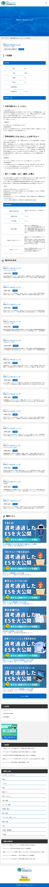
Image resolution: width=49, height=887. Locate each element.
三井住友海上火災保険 (8, 713)
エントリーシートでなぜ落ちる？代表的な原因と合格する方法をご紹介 (19, 858)
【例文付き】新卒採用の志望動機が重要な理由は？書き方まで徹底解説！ (19, 755)
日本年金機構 (6, 717)
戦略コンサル (6, 43)
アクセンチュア (6, 710)
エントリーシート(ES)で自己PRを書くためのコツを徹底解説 (17, 848)
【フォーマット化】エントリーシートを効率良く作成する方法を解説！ (19, 845)
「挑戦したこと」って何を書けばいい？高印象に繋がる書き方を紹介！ (19, 748)
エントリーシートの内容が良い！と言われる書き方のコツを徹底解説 (18, 855)
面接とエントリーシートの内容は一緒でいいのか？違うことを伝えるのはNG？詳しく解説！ (24, 758)
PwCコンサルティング (12, 45)
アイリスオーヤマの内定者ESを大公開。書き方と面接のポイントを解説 (19, 751)
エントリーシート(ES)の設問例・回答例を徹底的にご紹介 (16, 762)
